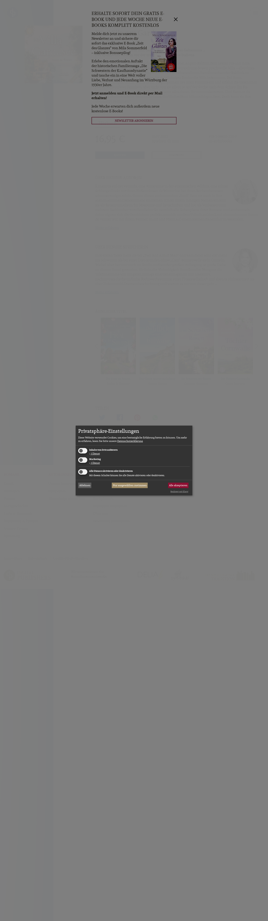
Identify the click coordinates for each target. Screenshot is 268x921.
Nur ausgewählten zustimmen (130, 485)
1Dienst (94, 453)
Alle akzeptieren (178, 485)
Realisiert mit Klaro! (179, 491)
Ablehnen (84, 485)
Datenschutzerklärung (130, 441)
